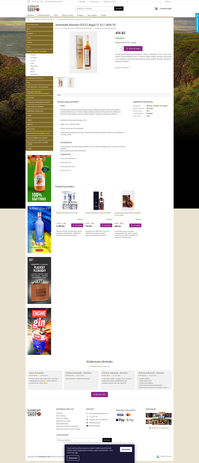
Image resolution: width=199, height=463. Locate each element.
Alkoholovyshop (94, 426)
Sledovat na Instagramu (160, 428)
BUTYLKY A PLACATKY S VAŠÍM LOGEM (37, 143)
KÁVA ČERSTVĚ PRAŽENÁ (35, 107)
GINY (28, 47)
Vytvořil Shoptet (166, 456)
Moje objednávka (62, 424)
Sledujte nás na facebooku (98, 420)
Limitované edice (33, 25)
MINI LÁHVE (31, 129)
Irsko (32, 63)
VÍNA (28, 83)
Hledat (119, 8)
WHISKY (29, 42)
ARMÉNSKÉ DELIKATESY (35, 111)
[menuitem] (30, 15)
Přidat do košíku (134, 49)
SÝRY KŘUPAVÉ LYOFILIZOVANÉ (37, 87)
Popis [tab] (59, 95)
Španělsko (34, 66)
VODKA (29, 120)
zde (76, 453)
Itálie (32, 69)
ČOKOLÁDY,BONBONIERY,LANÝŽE (38, 102)
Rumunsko (34, 74)
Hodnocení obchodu (99, 361)
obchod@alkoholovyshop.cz (98, 413)
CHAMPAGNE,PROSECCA (35, 78)
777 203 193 (93, 417)
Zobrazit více (99, 394)
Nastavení (73, 458)
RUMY (29, 38)
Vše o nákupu (94, 2)
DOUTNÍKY (30, 98)
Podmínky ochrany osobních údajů (68, 429)
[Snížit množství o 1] (123, 50)
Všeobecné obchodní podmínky (67, 426)
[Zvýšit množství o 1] (123, 47)
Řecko (33, 72)
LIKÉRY (29, 116)
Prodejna (82, 2)
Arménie (34, 58)
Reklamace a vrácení (63, 421)
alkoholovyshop (94, 423)
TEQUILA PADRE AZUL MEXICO (37, 138)
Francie (33, 55)
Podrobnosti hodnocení (84, 28)
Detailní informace (121, 68)
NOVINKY (30, 33)
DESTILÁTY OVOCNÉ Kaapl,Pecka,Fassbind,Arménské (38, 92)
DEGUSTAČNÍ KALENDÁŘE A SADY (38, 133)
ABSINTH (30, 125)
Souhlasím (126, 449)
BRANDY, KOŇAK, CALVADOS (37, 51)
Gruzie (33, 60)
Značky (29, 149)
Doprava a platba (109, 2)
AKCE (28, 29)
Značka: (105, 28)
